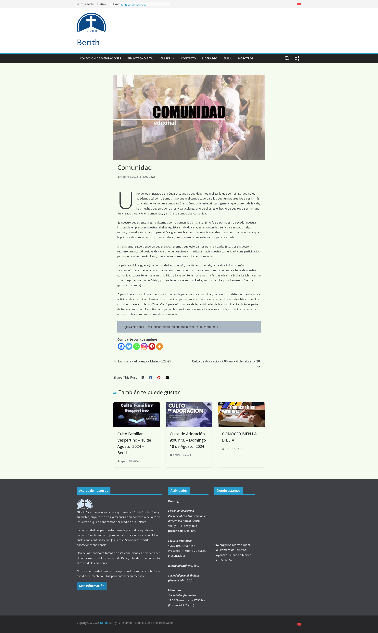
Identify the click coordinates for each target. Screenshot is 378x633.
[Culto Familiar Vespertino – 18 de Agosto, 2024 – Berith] (136, 405)
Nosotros (245, 58)
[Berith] (85, 501)
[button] (172, 58)
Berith (88, 42)
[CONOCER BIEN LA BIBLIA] (241, 405)
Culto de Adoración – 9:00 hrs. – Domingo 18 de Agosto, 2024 (189, 440)
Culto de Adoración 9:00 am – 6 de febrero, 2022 (226, 364)
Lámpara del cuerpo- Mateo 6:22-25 (144, 361)
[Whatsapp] (136, 346)
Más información (91, 586)
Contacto (188, 58)
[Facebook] (121, 346)
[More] (159, 346)
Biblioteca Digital (140, 58)
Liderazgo (209, 58)
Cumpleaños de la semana (138, 4)
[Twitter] (128, 346)
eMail (228, 58)
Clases (165, 58)
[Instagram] (144, 346)
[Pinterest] (151, 346)
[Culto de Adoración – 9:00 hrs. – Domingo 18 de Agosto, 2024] (189, 405)
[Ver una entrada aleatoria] (296, 58)
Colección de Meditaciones (100, 58)
